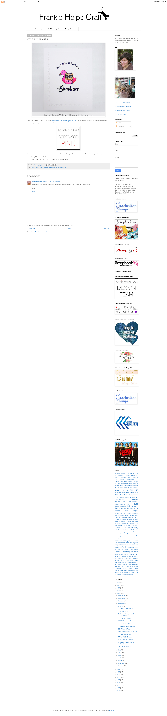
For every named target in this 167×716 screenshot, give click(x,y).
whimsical (118, 572)
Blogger (111, 710)
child (116, 495)
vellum (125, 568)
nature (129, 540)
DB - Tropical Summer (125, 634)
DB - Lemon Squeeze (124, 646)
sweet (122, 560)
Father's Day (121, 515)
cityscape (131, 494)
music (124, 540)
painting (126, 544)
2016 (118, 682)
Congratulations (120, 499)
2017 (118, 680)
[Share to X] (51, 165)
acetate (123, 473)
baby (121, 481)
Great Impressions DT (122, 521)
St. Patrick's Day (123, 556)
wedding (130, 570)
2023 (118, 591)
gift (132, 517)
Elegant (135, 511)
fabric (116, 515)
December (121, 596)
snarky (125, 554)
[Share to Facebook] (53, 165)
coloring (46, 167)
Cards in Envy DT (132, 487)
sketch (116, 554)
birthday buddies (132, 484)
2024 (118, 588)
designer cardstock (120, 506)
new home (135, 540)
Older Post (106, 229)
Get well (128, 517)
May (119, 655)
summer (63, 167)
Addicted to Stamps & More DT (128, 475)
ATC (137, 479)
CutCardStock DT (126, 504)
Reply (34, 191)
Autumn (117, 481)
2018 (118, 677)
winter (117, 574)
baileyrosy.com (37, 181)
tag (132, 560)
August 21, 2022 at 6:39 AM (51, 181)
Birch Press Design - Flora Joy (127, 631)
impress (125, 532)
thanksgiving (122, 562)
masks (123, 536)
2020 (118, 672)
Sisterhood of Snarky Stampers (126, 552)
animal (128, 477)
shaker (131, 548)
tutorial (126, 566)
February (121, 663)
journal (119, 534)
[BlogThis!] (49, 165)
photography (122, 546)
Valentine (118, 568)
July (119, 650)
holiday (134, 527)
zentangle (126, 574)
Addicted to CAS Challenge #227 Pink (64, 121)
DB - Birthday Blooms (124, 618)
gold (116, 519)
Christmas (123, 494)
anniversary (134, 477)
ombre (122, 542)
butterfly (120, 485)
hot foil (117, 530)
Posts (119, 123)
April (119, 658)
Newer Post (31, 229)
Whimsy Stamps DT (130, 572)
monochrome (134, 538)
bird (119, 484)
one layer (57, 167)
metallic (135, 536)
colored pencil (124, 497)
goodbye (128, 519)
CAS (117, 490)
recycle (129, 546)
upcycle (136, 566)
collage (136, 494)
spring (116, 556)
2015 (118, 685)
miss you (117, 538)
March (120, 660)
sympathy (128, 560)
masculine (134, 534)
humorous (118, 532)
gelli (123, 517)
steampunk (121, 558)
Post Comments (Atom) (42, 232)
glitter (136, 517)
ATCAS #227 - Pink (124, 623)
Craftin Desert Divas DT (130, 501)
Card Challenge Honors (55, 29)
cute (53, 167)
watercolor (123, 570)
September (121, 604)
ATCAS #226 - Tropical (125, 637)
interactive (132, 532)
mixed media (125, 538)
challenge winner (128, 492)
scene (120, 547)
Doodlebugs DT (132, 508)
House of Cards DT (130, 530)
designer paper (132, 506)
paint (121, 544)
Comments (120, 126)
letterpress (124, 534)
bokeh (116, 485)
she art (120, 549)
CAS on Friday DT (130, 490)
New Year (117, 542)
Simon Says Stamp (131, 550)
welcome (135, 570)
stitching (135, 558)
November (121, 598)
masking (118, 536)
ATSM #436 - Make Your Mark (127, 626)
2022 (118, 593)
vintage (135, 568)
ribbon (117, 548)
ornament (117, 544)
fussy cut (118, 517)
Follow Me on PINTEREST (123, 107)
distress (123, 508)
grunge (132, 521)
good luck (121, 519)
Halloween (124, 523)
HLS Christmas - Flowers (125, 639)
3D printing (117, 473)
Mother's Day (118, 540)
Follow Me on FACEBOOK (123, 110)
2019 (118, 674)
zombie (131, 574)
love (128, 534)
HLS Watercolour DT (123, 528)
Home (29, 29)
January (121, 666)
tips (130, 564)
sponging (133, 554)
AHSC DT (117, 477)
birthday (124, 484)
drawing (117, 511)
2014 (118, 688)
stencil (128, 558)
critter (50, 167)
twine (131, 566)
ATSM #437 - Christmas (125, 608)
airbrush (123, 477)
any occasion (120, 479)
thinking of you (122, 564)
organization (134, 542)
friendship (134, 515)
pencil (116, 546)
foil (130, 515)
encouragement (132, 513)
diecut (118, 508)
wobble (121, 574)
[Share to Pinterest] (56, 165)
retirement (135, 546)
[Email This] (47, 165)
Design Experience (71, 29)
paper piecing (133, 544)
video (130, 568)
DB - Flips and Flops (124, 629)
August (120, 606)
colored (116, 497)
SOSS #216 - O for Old (125, 621)
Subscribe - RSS (120, 114)
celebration (118, 492)
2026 (118, 583)
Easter (126, 511)
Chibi (136, 492)
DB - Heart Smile (123, 611)
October (120, 601)
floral (126, 515)
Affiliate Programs (39, 29)
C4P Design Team (122, 487)
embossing (120, 513)
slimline (121, 554)
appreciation (130, 479)
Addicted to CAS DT (37, 167)
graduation (134, 519)
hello (125, 525)
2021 (118, 669)
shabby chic (126, 547)
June (120, 652)
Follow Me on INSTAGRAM (123, 103)
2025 (118, 585)
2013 (118, 690)
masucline (129, 536)
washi (117, 570)
